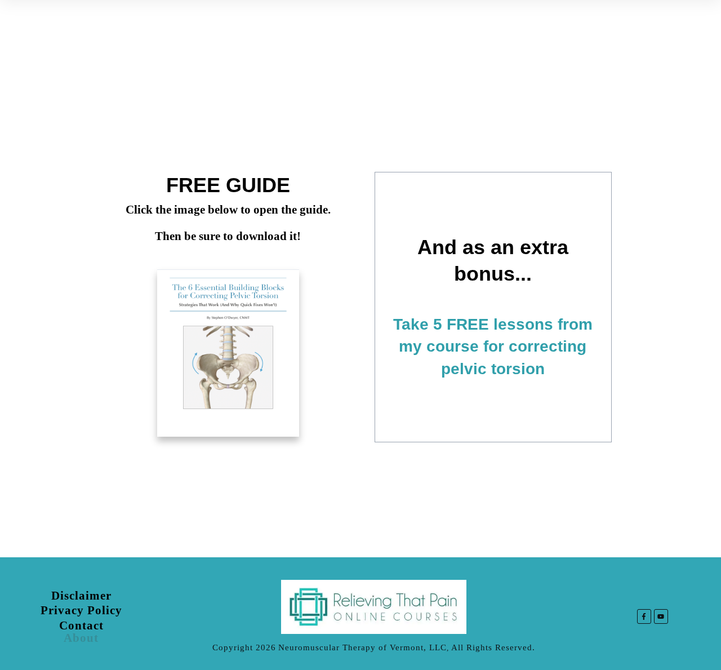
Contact (81, 625)
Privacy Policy (81, 610)
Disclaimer (81, 595)
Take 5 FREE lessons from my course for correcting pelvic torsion (493, 346)
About (81, 638)
